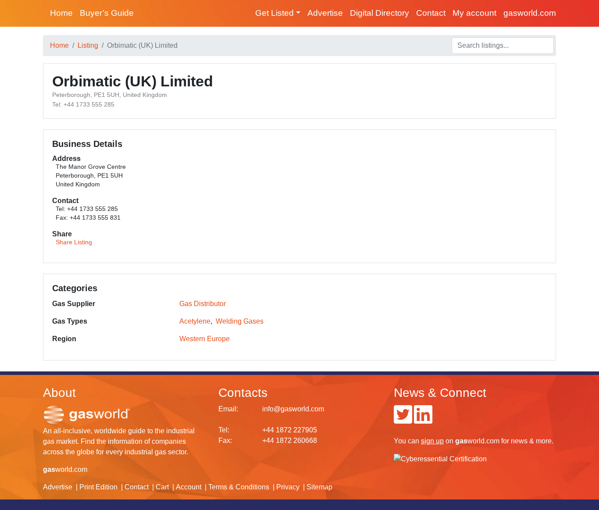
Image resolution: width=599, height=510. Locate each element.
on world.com (460, 441)
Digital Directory (379, 13)
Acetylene (194, 321)
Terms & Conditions (238, 487)
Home (61, 13)
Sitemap (319, 487)
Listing (88, 45)
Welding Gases (240, 321)
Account (188, 487)
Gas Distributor (202, 303)
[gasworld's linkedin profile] (423, 420)
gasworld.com (529, 13)
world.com (65, 469)
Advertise (325, 13)
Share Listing (74, 242)
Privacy (288, 487)
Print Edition (98, 487)
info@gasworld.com (293, 409)
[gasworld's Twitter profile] (403, 420)
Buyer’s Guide (107, 13)
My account (474, 13)
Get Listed (274, 13)
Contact (431, 13)
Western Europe (204, 338)
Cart (162, 487)
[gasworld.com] (87, 414)
